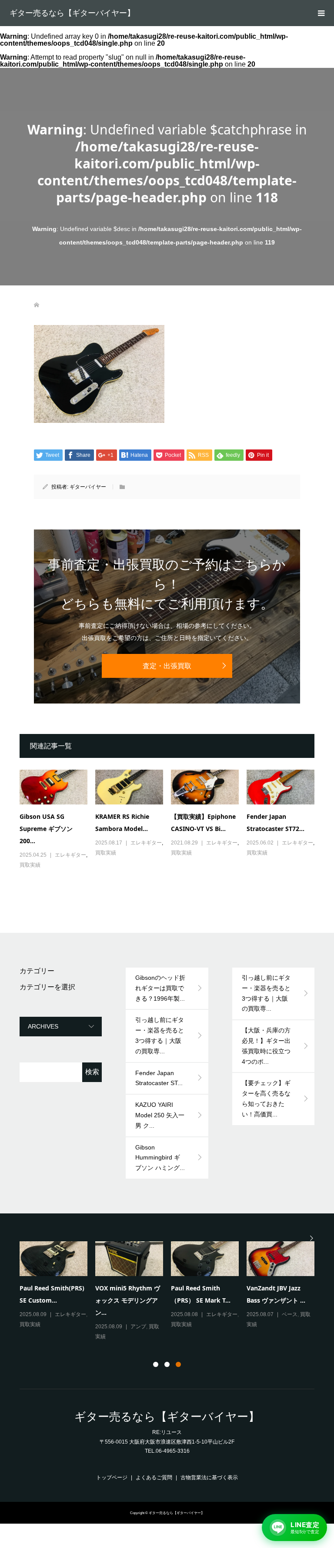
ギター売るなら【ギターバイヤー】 (72, 13)
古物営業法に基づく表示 (209, 1477)
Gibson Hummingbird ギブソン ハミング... (160, 1158)
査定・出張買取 (167, 666)
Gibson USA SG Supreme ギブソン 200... (46, 828)
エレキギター (70, 855)
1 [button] (155, 1364)
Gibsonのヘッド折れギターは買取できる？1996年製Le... (51, 1299)
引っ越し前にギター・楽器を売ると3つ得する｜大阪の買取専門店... (128, 1299)
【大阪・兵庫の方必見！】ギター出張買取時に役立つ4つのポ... (266, 1046)
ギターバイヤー (88, 487)
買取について (70, 1326)
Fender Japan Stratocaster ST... (159, 1078)
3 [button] (178, 1364)
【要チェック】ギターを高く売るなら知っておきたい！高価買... (266, 1098)
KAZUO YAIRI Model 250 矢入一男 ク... (159, 1115)
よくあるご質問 (154, 1477)
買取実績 (30, 865)
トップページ (111, 1477)
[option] (171, 1286)
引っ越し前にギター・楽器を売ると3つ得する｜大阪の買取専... (159, 1035)
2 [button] (167, 1364)
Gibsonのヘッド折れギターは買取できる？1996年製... (160, 988)
